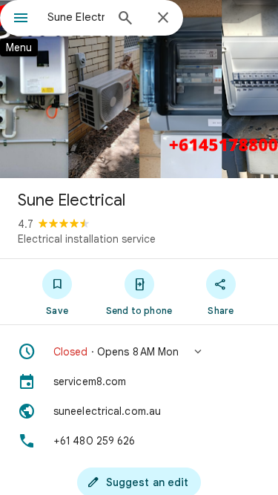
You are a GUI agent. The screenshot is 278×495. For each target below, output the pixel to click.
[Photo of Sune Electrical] (139, 89)
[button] (139, 352)
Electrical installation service (87, 239)
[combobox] (76, 17)
